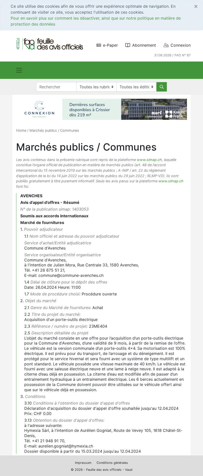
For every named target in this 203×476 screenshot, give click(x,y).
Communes (69, 130)
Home (21, 130)
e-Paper (110, 45)
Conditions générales (112, 463)
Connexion (181, 45)
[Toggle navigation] (19, 70)
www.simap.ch (149, 160)
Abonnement (144, 45)
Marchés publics (43, 130)
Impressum (83, 463)
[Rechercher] (161, 87)
